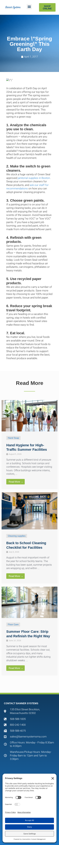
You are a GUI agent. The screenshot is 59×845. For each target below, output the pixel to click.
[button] (29, 6)
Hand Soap (13, 438)
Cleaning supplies (16, 536)
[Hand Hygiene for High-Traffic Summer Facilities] (29, 415)
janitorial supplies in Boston (34, 178)
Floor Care (13, 624)
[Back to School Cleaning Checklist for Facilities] (29, 510)
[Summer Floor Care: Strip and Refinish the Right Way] (29, 602)
